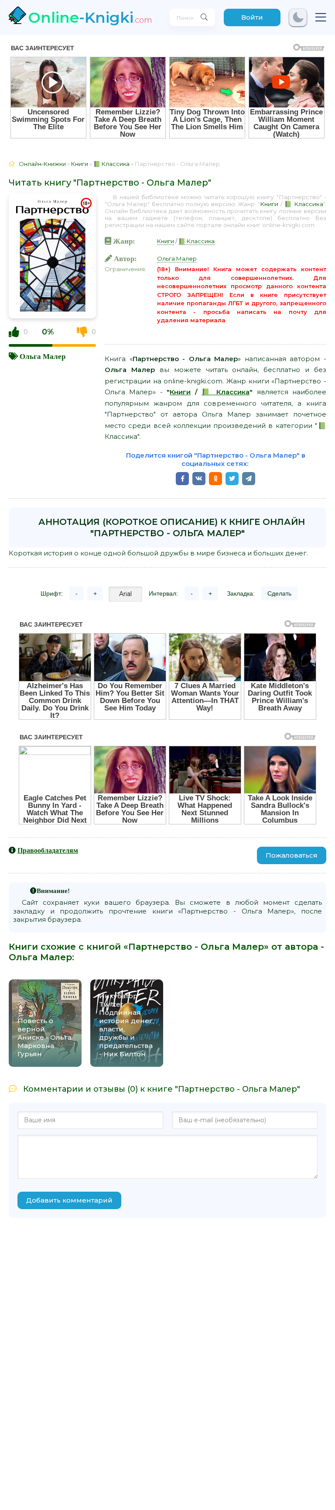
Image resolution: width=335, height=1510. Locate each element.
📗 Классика (303, 203)
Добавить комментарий (69, 1200)
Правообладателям (47, 850)
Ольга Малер (42, 356)
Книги (269, 203)
